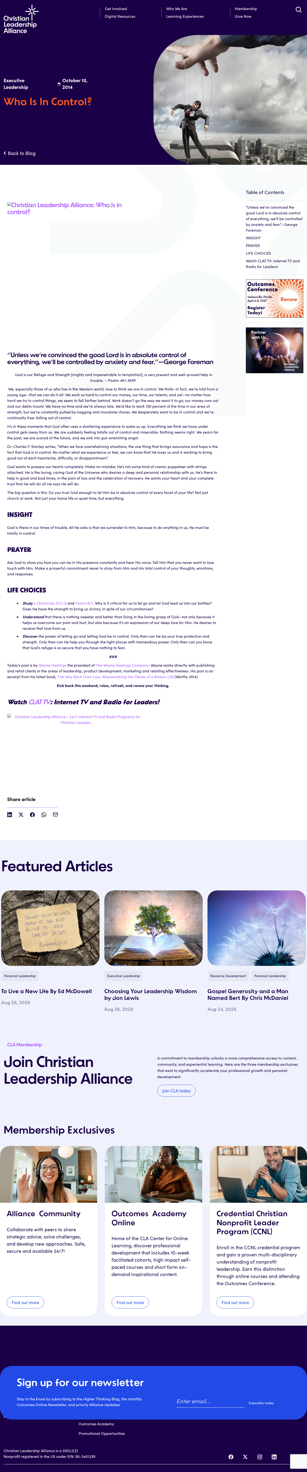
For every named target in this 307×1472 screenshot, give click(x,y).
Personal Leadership (20, 976)
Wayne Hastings (52, 665)
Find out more (25, 1302)
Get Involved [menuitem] (116, 8)
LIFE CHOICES (258, 253)
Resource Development (228, 976)
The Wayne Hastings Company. (123, 665)
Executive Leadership (123, 976)
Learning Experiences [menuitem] (185, 16)
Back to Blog (21, 153)
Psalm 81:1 (84, 603)
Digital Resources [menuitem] (120, 16)
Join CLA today (176, 1091)
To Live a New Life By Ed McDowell (46, 992)
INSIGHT (253, 237)
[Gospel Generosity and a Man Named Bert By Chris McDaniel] (256, 928)
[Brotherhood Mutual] (275, 347)
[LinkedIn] (274, 1457)
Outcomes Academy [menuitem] (96, 1423)
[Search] (298, 9)
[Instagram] (259, 1457)
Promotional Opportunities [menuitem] (102, 1433)
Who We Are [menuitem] (176, 8)
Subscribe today (261, 1403)
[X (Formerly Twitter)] (245, 1457)
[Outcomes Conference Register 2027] (275, 296)
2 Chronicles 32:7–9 (50, 603)
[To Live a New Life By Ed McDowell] (50, 928)
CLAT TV (39, 702)
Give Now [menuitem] (243, 16)
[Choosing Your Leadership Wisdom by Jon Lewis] (153, 928)
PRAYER (253, 245)
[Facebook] (231, 1457)
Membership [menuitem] (246, 8)
